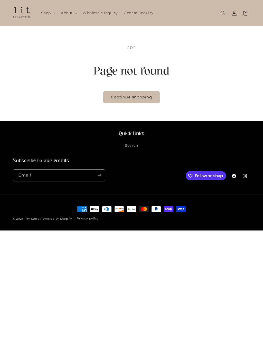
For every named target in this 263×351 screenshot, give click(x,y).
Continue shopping (131, 97)
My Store (32, 218)
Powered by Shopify (56, 218)
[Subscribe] (99, 175)
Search (131, 145)
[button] (48, 12)
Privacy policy (87, 218)
